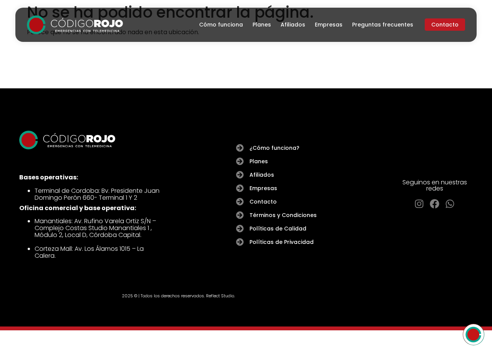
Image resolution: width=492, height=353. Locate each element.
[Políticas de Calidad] (240, 228)
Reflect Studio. (220, 296)
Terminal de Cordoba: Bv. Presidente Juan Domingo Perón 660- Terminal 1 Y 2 (97, 194)
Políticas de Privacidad (281, 242)
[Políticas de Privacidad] (240, 242)
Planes (262, 24)
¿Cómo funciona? (274, 148)
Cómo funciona (221, 24)
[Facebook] (434, 203)
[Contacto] (240, 202)
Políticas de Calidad (277, 228)
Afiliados (293, 24)
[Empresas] (240, 188)
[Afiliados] (240, 175)
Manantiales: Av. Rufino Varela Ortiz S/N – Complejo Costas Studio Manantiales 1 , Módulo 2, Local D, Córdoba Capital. (95, 228)
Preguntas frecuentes (382, 24)
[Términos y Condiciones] (240, 215)
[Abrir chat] (473, 334)
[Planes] (240, 161)
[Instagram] (419, 203)
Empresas (328, 24)
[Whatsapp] (450, 203)
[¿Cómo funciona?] (240, 148)
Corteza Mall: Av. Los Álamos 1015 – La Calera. (89, 252)
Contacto (263, 202)
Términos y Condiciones (283, 215)
